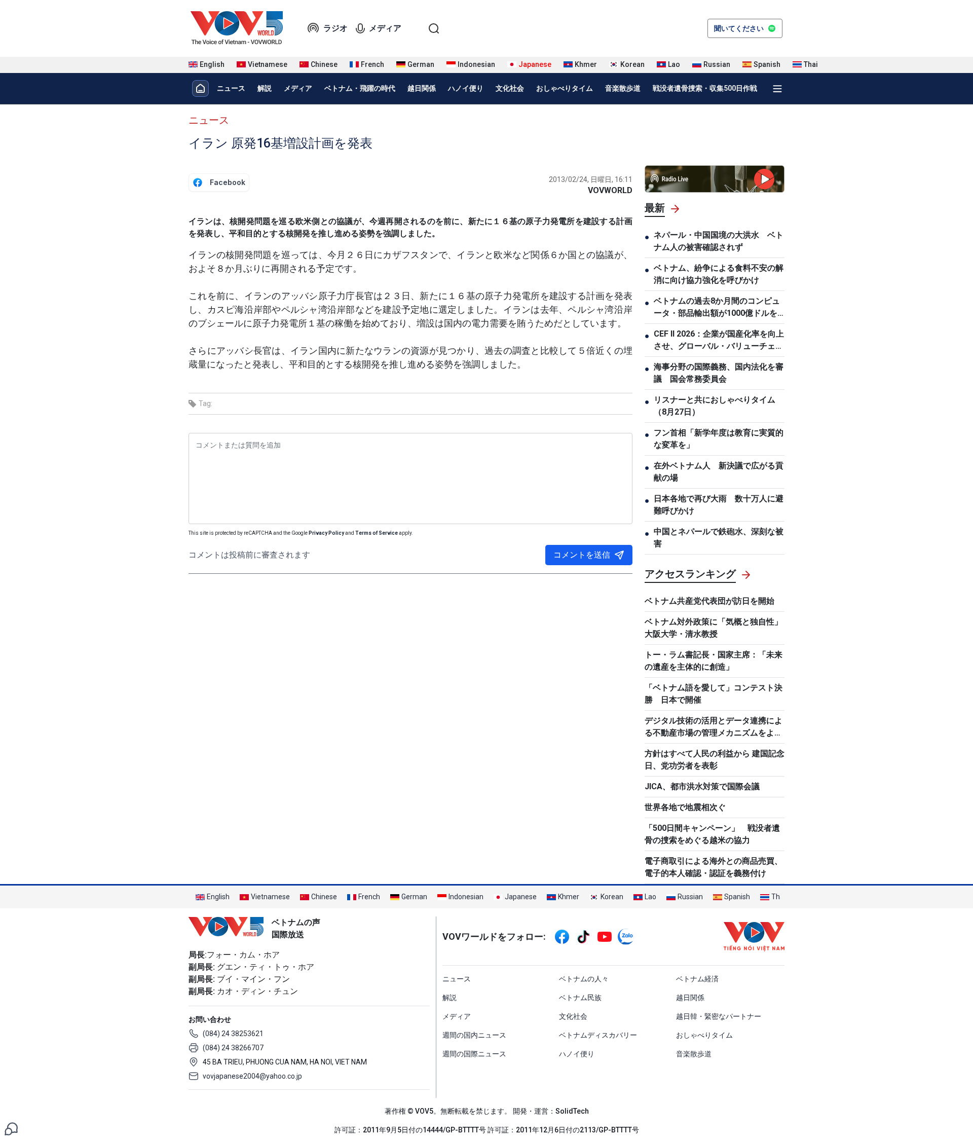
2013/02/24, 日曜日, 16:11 (590, 179)
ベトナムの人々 (584, 979)
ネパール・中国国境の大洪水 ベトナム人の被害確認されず (718, 241)
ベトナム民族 (580, 998)
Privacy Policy (326, 533)
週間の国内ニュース (474, 1035)
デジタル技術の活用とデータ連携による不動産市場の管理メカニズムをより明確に (713, 727)
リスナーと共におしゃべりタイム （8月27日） (714, 406)
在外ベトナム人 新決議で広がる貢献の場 (718, 472)
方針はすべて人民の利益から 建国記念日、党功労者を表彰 (714, 759)
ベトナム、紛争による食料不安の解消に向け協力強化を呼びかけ (718, 274)
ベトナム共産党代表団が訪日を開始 (709, 601)
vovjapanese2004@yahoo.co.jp (252, 1076)
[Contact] (11, 1128)
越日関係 (421, 88)
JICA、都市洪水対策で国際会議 (702, 786)
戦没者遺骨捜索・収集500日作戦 (705, 88)
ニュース (231, 88)
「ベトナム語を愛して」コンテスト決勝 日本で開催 (713, 694)
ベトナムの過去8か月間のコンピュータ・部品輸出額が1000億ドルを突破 (717, 307)
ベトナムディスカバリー (598, 1035)
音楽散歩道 (623, 88)
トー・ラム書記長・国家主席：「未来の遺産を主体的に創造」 (713, 661)
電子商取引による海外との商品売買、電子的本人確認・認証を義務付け (713, 867)
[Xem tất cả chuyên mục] (777, 89)
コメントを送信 (581, 555)
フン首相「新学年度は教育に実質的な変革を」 (718, 439)
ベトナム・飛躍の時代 (359, 88)
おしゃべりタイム (564, 88)
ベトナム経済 (697, 979)
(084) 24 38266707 (233, 1048)
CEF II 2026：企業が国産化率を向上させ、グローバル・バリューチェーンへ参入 (719, 340)
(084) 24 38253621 (233, 1033)
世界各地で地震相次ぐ (685, 807)
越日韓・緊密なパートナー (718, 1016)
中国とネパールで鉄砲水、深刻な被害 (718, 537)
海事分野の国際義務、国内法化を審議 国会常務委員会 (718, 373)
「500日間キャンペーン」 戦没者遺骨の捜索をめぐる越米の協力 (712, 834)
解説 (264, 88)
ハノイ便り (465, 88)
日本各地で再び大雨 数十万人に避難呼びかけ (718, 505)
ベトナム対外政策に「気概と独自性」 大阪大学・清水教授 (713, 628)
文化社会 (510, 88)
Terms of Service (376, 533)
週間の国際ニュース (474, 1054)
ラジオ (335, 28)
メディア (385, 28)
